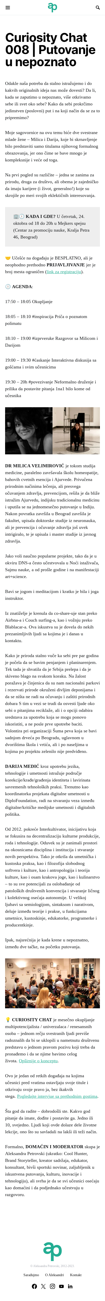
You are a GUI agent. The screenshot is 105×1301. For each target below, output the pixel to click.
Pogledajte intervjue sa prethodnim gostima (57, 1096)
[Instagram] (52, 1286)
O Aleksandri (54, 1275)
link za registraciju (64, 271)
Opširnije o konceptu (38, 1060)
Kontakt (76, 1275)
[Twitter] (43, 1286)
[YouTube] (61, 1286)
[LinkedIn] (70, 1286)
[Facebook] (34, 1286)
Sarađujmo (31, 1275)
